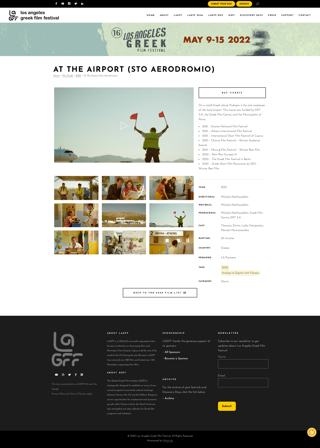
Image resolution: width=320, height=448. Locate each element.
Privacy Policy (58, 394)
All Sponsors (172, 352)
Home (56, 76)
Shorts (225, 281)
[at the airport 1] (171, 242)
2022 (78, 76)
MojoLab (168, 440)
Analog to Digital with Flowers (240, 273)
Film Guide (67, 76)
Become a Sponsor (176, 358)
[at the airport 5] (124, 215)
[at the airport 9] (76, 188)
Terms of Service (78, 394)
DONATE (244, 4)
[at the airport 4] (171, 215)
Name (222, 356)
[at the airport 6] (76, 215)
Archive (169, 398)
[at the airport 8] (124, 188)
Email (221, 375)
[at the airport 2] (124, 242)
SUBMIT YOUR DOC (221, 4)
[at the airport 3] (76, 242)
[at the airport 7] (171, 188)
